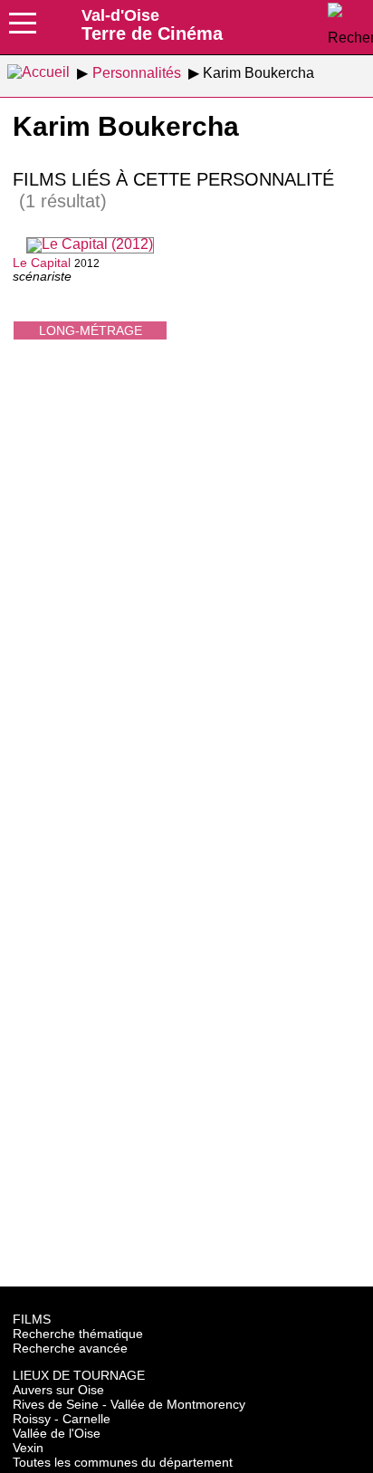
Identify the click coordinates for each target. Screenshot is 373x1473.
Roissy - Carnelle (61, 1418)
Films (32, 1319)
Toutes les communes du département (123, 1462)
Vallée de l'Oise (56, 1433)
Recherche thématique (78, 1333)
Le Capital (42, 262)
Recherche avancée (70, 1348)
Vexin (28, 1447)
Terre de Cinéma (152, 24)
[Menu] (22, 29)
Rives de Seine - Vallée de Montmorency (129, 1404)
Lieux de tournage (79, 1375)
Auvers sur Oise (58, 1389)
